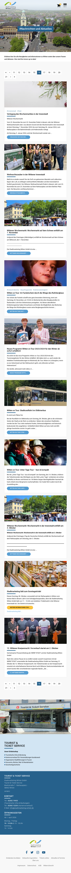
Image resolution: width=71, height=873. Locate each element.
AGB (39, 865)
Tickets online (44, 858)
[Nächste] (10, 77)
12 (19, 72)
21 (6, 77)
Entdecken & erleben (13, 858)
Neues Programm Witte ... (18, 373)
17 (44, 72)
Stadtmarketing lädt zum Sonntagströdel (24, 591)
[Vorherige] (9, 72)
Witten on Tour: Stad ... (18, 432)
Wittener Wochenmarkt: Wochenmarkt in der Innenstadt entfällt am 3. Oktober (35, 527)
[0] (59, 6)
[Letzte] (14, 77)
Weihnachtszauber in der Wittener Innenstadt (26, 174)
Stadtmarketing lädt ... (14, 611)
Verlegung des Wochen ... (18, 137)
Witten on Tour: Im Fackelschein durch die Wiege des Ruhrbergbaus (35, 293)
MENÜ (65, 6)
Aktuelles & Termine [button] (58, 858)
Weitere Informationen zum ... (20, 607)
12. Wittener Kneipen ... (17, 672)
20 (59, 72)
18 (49, 72)
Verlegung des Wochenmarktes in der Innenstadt (27, 114)
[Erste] (5, 72)
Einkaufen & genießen (29, 858)
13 (24, 72)
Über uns (35, 860)
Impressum (21, 865)
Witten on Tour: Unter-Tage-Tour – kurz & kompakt (28, 470)
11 (14, 72)
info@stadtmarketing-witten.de (22, 808)
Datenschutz (31, 865)
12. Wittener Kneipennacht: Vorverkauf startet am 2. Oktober (32, 648)
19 (54, 72)
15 (34, 72)
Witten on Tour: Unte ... (18, 488)
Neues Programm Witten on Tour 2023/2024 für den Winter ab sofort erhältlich (33, 350)
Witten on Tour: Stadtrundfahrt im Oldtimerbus (26, 410)
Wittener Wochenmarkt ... (19, 253)
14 (29, 72)
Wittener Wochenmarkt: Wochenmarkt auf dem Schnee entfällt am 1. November (35, 231)
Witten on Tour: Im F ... (17, 311)
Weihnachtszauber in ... (18, 193)
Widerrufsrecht (48, 865)
